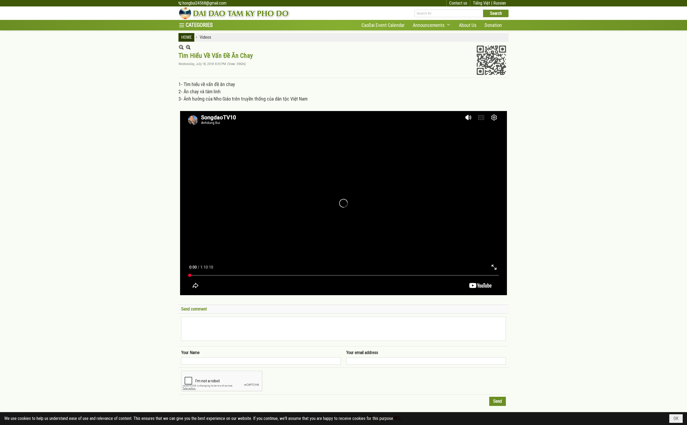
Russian (499, 3)
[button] (432, 25)
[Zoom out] (188, 47)
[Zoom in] (181, 47)
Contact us (458, 3)
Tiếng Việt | (483, 3)
